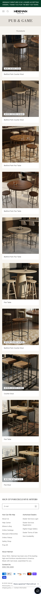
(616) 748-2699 (8, 567)
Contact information (20, 588)
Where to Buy (7, 526)
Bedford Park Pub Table (12, 165)
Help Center (6, 522)
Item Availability (28, 536)
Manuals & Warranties (10, 534)
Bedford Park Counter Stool (14, 74)
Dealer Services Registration (28, 524)
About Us (5, 519)
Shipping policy (7, 588)
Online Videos (7, 537)
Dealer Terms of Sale (30, 532)
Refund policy (6, 586)
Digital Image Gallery (30, 529)
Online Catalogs (7, 530)
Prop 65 (5, 545)
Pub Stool (7, 485)
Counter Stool (9, 394)
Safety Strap (6, 541)
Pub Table (7, 302)
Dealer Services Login (30, 519)
